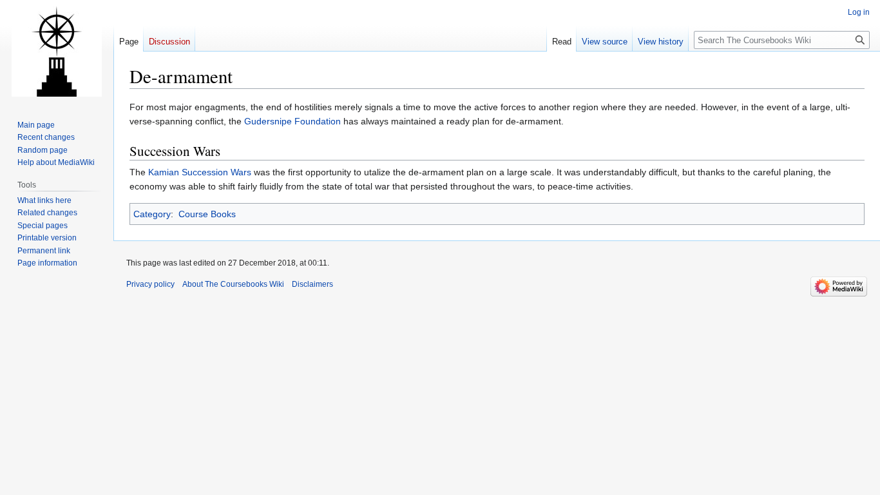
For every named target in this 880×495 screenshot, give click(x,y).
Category (152, 214)
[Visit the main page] (56, 51)
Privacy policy (150, 284)
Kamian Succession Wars (199, 172)
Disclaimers (312, 284)
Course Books (207, 214)
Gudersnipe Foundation (292, 121)
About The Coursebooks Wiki (233, 284)
